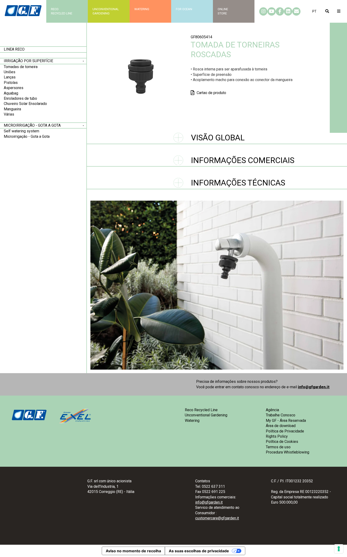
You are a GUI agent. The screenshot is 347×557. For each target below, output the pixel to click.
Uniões (9, 72)
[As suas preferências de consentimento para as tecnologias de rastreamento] (338, 548)
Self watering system (21, 131)
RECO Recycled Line (61, 11)
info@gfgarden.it (314, 387)
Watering (141, 9)
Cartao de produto (211, 93)
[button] (314, 11)
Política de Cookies (282, 441)
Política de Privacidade (285, 431)
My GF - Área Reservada (286, 420)
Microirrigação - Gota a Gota (32, 125)
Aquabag (11, 93)
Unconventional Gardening (206, 415)
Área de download (281, 425)
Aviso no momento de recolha (133, 550)
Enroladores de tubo (20, 98)
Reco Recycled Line (201, 410)
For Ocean (184, 9)
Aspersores (13, 88)
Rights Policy (277, 436)
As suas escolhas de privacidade (199, 550)
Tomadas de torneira (21, 67)
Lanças (10, 77)
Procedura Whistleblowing (287, 452)
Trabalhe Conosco (280, 415)
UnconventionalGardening (106, 11)
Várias (9, 114)
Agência (272, 410)
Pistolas (11, 82)
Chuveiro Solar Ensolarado (25, 103)
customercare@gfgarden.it (217, 518)
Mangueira (12, 109)
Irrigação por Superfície (28, 61)
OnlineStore (223, 11)
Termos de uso (278, 447)
